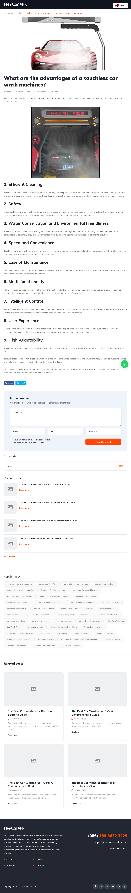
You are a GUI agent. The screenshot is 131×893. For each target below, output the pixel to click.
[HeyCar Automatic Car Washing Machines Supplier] (15, 4)
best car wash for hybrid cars (83, 602)
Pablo (8, 91)
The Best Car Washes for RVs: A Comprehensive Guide (47, 502)
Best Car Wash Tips (69, 608)
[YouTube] (113, 886)
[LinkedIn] (118, 886)
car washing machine (16, 621)
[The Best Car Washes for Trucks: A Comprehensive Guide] (10, 525)
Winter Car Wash (73, 645)
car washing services (40, 621)
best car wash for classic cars (19, 602)
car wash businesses (15, 615)
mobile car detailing (82, 633)
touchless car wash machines (32, 98)
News (56, 91)
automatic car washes (104, 584)
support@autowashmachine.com (110, 842)
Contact (40, 865)
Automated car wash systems (19, 584)
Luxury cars (62, 633)
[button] (124, 364)
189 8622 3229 (107, 835)
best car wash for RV (110, 602)
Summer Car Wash (46, 639)
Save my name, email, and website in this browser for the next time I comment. (32, 441)
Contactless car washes (93, 627)
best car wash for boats (86, 596)
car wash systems (35, 627)
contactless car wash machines (20, 633)
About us (11, 865)
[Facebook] (95, 886)
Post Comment (103, 442)
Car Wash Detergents (40, 615)
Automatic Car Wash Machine (53, 590)
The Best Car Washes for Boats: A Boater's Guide (44, 484)
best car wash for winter (44, 608)
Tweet (22, 383)
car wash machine (64, 621)
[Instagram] (107, 886)
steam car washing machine (19, 639)
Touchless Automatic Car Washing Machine (79, 639)
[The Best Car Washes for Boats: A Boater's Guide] (10, 489)
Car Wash (89, 608)
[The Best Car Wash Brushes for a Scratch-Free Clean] (10, 543)
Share (10, 383)
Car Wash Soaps (14, 627)
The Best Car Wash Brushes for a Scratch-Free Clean (46, 538)
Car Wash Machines (115, 621)
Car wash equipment (65, 615)
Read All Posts (10, 556)
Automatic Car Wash (48, 584)
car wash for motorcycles (108, 615)
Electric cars (45, 633)
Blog (20, 13)
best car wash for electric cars (51, 602)
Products (11, 859)
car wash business (107, 608)
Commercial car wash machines (63, 627)
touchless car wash (112, 639)
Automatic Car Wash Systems (19, 596)
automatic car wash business (76, 584)
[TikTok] (124, 886)
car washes (85, 615)
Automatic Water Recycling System (54, 596)
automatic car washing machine (20, 590)
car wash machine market (89, 621)
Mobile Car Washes (105, 633)
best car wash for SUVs (17, 608)
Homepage (9, 13)
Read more (24, 490)
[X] (101, 886)
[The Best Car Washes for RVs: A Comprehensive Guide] (10, 507)
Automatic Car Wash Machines (85, 590)
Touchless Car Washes (16, 645)
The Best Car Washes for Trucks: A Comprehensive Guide (48, 520)
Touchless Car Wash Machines (45, 645)
